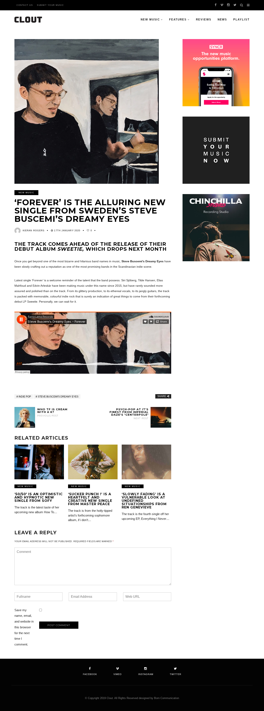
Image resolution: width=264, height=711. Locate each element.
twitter (175, 674)
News (222, 19)
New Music (150, 19)
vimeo (117, 674)
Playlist (241, 19)
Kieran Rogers (33, 230)
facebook (90, 674)
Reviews (203, 19)
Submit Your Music (50, 5)
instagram (145, 674)
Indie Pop (25, 396)
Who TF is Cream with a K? (52, 412)
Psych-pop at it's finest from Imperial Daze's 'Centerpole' (129, 414)
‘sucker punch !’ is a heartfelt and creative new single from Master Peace (90, 499)
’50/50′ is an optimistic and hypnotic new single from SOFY (38, 497)
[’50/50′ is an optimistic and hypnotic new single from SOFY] (39, 462)
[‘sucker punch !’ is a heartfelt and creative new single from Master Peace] (93, 462)
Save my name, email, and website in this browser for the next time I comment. (24, 627)
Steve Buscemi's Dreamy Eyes (58, 396)
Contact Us (24, 5)
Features (178, 19)
